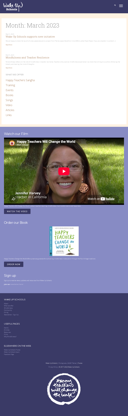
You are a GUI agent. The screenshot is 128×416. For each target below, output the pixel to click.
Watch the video (17, 211)
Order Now (13, 264)
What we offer (9, 306)
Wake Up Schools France (12, 350)
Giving (6, 312)
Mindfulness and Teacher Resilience (27, 57)
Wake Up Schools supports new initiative (30, 36)
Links (9, 115)
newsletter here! (16, 284)
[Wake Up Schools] (13, 6)
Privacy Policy (53, 367)
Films (6, 334)
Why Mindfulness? (10, 336)
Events (10, 90)
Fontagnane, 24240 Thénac (67, 363)
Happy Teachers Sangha (20, 80)
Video (9, 105)
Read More (9, 45)
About (6, 303)
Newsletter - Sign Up (11, 315)
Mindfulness (8, 308)
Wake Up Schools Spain (12, 352)
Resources (7, 332)
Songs (9, 100)
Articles (10, 110)
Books (9, 95)
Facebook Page (9, 354)
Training (10, 85)
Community (8, 310)
